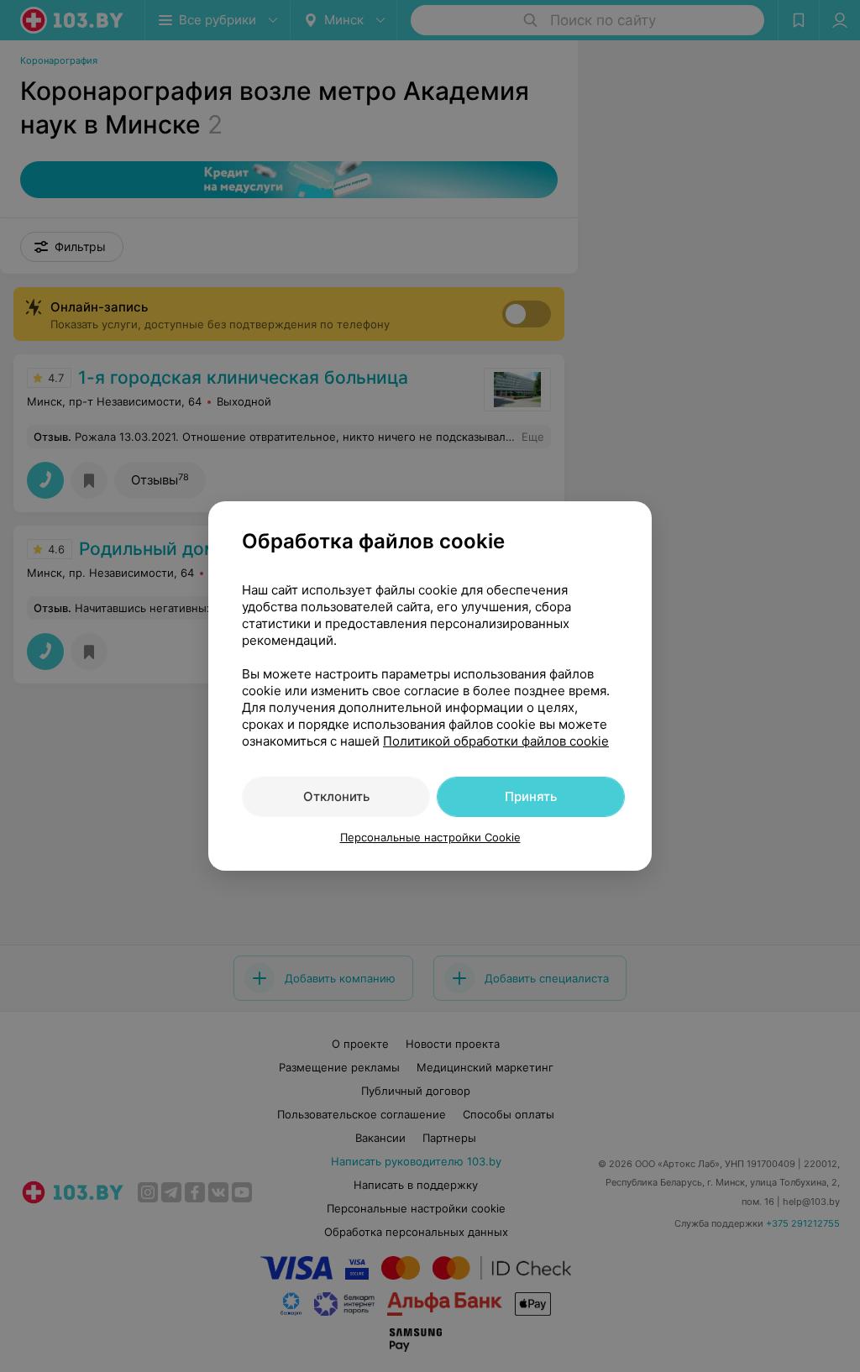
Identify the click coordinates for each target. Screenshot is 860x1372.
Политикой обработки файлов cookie (496, 741)
